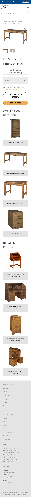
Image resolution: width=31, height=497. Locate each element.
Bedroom (6, 388)
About (5, 422)
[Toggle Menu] (28, 7)
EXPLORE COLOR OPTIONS (15, 95)
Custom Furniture (8, 432)
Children (5, 392)
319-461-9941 (7, 483)
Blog (4, 425)
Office (9, 21)
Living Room (7, 399)
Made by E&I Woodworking (15, 71)
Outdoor (6, 406)
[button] (25, 29)
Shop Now (25, 2)
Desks (14, 21)
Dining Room (7, 395)
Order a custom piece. (10, 89)
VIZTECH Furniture (21, 494)
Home (5, 21)
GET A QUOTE (15, 103)
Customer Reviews (9, 429)
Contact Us (6, 439)
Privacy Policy (24, 492)
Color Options (7, 436)
